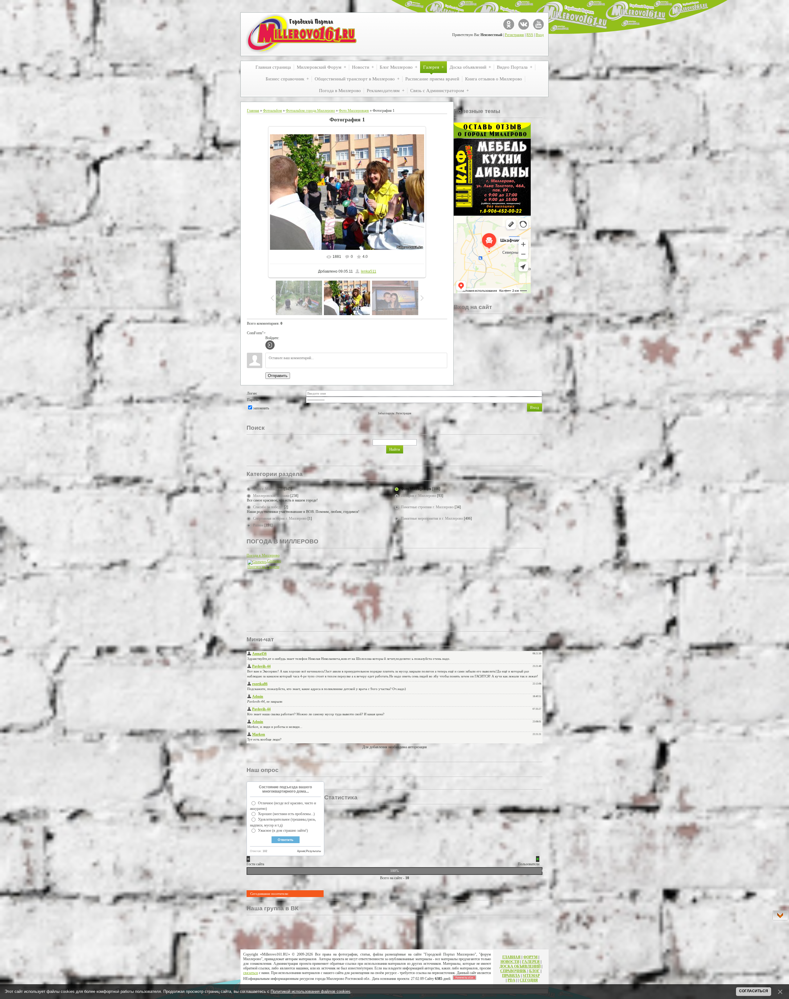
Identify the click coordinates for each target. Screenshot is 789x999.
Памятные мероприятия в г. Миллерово (432, 518)
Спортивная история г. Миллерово (280, 518)
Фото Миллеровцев (354, 110)
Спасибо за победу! (268, 507)
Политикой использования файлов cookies (310, 991)
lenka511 (368, 271)
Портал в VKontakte (523, 24)
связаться (250, 973)
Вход (540, 35)
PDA (511, 980)
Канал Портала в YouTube (538, 24)
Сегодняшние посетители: (269, 893)
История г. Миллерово (418, 495)
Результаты (313, 851)
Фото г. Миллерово (268, 489)
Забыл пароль (386, 413)
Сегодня (529, 980)
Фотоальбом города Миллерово (310, 110)
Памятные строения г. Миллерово (427, 507)
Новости (510, 962)
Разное (258, 525)
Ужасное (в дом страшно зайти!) (283, 830)
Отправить (278, 375)
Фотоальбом (272, 110)
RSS (529, 35)
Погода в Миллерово (263, 555)
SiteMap (531, 975)
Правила (511, 975)
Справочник (513, 971)
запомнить (261, 408)
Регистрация (514, 35)
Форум (530, 957)
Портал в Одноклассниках (508, 24)
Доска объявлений (520, 966)
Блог (534, 971)
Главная (253, 110)
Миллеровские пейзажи (271, 495)
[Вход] (270, 345)
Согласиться (753, 991)
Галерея (531, 962)
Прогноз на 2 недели (263, 567)
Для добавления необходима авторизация (394, 747)
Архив (301, 851)
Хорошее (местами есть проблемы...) (286, 814)
